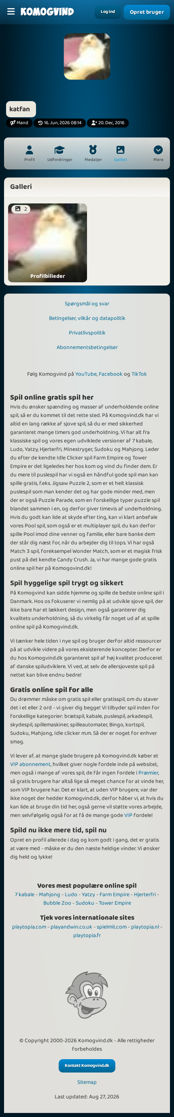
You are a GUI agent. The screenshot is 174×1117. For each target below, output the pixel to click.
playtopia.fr (87, 935)
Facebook (111, 374)
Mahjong (49, 894)
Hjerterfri (145, 894)
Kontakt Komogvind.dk (87, 1065)
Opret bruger (147, 12)
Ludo (71, 894)
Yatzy (88, 894)
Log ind (108, 11)
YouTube (86, 374)
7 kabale (24, 894)
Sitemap (87, 1082)
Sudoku (85, 903)
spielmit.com (112, 926)
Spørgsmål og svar (87, 303)
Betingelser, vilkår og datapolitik (87, 318)
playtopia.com (29, 926)
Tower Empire (115, 903)
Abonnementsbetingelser (87, 347)
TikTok (139, 374)
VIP (128, 815)
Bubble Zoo (57, 903)
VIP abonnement (30, 764)
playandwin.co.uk (71, 926)
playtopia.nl (145, 926)
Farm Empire (114, 894)
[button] (158, 154)
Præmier (148, 772)
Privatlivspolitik (87, 332)
